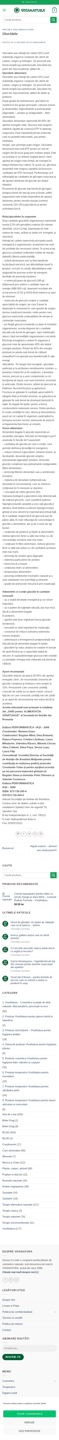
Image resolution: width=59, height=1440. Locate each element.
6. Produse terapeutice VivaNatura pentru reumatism (25, 1074)
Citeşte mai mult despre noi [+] (20, 1272)
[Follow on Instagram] (11, 1280)
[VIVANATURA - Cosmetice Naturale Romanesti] (29, 10)
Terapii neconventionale (15, 1222)
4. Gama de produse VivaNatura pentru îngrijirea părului (29, 1046)
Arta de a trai (9, 30)
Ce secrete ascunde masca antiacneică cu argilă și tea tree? (32, 949)
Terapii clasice (10, 1210)
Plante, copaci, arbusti (14, 1168)
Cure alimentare (11, 1150)
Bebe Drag (8, 1120)
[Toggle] (55, 1312)
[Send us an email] (16, 1280)
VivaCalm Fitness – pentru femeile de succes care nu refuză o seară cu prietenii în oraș (31, 980)
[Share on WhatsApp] (18, 834)
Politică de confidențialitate (17, 1312)
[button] (4, 10)
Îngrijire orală (9, 1393)
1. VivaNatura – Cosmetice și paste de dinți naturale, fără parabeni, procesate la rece (26, 1004)
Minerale (7, 1156)
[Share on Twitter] (29, 834)
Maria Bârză (39, 42)
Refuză (29, 1422)
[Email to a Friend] (35, 834)
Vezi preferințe (29, 1431)
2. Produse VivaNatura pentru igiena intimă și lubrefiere (27, 1018)
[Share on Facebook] (23, 834)
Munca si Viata (26, 30)
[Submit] (53, 20)
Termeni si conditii (12, 1318)
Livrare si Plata (10, 1306)
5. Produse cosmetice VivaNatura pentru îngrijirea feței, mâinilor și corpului (24, 1060)
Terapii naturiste (11, 1216)
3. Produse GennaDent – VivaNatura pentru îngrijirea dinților (26, 1032)
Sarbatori (7, 1198)
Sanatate (7, 1192)
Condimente (9, 1144)
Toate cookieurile (29, 1414)
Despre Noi (8, 1300)
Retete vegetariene (13, 1186)
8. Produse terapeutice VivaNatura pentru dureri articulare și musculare (29, 1102)
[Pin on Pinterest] (40, 834)
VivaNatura (8, 1228)
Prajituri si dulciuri (12, 1174)
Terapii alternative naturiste (17, 1204)
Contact (6, 1330)
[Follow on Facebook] (5, 1280)
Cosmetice (8, 1381)
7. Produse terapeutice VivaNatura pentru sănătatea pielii (25, 1088)
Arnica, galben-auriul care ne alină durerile (30, 937)
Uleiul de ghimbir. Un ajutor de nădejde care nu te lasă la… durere (32, 924)
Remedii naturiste (12, 1180)
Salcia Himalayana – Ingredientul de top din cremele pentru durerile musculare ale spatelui (33, 964)
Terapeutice (8, 1387)
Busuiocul (8, 848)
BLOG (5, 1132)
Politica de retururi (12, 1324)
